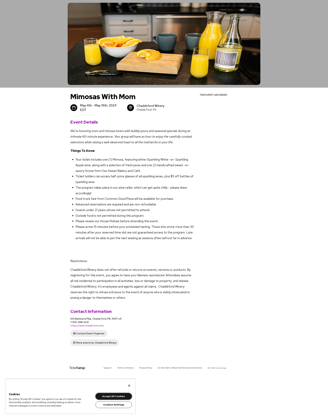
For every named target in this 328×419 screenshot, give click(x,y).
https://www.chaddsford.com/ (87, 325)
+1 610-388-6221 (79, 322)
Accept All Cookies (113, 396)
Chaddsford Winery (96, 342)
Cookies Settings (113, 404)
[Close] (129, 385)
